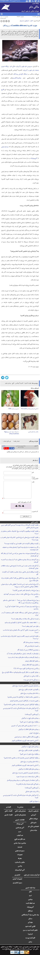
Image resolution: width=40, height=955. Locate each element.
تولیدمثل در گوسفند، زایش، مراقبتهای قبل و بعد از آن (22, 654)
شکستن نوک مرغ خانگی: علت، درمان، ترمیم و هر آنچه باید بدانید (21, 595)
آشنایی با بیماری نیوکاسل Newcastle (29, 409)
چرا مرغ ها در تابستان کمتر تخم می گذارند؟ (25, 590)
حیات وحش (33, 830)
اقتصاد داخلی (8, 811)
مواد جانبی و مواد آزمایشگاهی (30, 915)
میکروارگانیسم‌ (17, 78)
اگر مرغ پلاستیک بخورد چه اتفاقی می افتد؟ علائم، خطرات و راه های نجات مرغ (19, 579)
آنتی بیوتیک (19, 824)
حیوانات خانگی (33, 819)
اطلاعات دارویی (19, 820)
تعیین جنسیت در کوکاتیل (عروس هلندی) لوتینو (24, 701)
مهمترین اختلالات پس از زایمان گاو (27, 650)
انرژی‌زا (30, 934)
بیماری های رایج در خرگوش (29, 718)
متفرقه (20, 859)
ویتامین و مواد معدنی (20, 843)
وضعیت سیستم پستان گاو (30, 642)
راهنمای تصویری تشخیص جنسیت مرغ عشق (25, 686)
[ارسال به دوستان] (4, 21)
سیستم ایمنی (5, 147)
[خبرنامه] (27, 1)
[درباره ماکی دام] (38, 1)
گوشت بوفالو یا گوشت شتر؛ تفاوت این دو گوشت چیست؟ (21, 544)
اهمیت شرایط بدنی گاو (31, 646)
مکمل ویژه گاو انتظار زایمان (30, 665)
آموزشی (33, 815)
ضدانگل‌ (30, 911)
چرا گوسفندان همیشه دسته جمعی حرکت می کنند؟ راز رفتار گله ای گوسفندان (19, 555)
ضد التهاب (20, 835)
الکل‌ (30, 892)
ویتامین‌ (30, 899)
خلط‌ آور (30, 923)
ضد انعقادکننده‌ (30, 903)
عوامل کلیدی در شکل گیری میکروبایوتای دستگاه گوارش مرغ (20, 672)
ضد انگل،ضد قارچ (20, 839)
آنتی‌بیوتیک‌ (30, 907)
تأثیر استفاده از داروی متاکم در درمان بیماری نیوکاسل (22, 780)
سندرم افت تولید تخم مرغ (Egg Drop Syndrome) (11, 433)
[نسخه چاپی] (1, 21)
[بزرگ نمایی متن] (9, 21)
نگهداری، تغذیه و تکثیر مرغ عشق (28, 690)
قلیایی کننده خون (30, 926)
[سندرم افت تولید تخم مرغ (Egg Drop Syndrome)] (10, 422)
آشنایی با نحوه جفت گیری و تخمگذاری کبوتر (25, 741)
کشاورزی (17, 875)
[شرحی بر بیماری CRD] (10, 399)
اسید (30, 896)
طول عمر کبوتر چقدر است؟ (30, 626)
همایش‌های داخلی (20, 811)
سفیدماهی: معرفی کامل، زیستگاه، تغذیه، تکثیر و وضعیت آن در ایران (19, 614)
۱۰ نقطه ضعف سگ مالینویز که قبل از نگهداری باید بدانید (21, 623)
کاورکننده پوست (30, 938)
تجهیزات (19, 855)
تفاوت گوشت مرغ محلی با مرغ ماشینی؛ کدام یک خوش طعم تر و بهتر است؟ (19, 539)
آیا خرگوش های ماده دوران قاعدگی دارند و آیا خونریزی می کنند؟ (20, 710)
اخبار (31, 21)
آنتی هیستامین (20, 828)
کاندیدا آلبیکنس (19, 383)
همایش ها (20, 807)
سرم (19, 832)
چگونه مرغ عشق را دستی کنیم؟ (29, 722)
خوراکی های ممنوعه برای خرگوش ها (27, 784)
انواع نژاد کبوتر (33, 733)
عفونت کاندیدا (27, 383)
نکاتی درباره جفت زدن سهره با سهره (27, 777)
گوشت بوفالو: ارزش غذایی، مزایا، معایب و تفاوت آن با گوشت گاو (20, 573)
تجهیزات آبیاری (17, 879)
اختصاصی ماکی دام (33, 826)
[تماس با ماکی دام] (36, 1)
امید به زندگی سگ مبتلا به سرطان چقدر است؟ (24, 619)
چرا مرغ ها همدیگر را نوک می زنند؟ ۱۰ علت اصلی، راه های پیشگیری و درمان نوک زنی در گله (20, 602)
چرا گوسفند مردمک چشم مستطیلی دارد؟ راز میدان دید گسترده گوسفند (19, 561)
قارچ (2, 90)
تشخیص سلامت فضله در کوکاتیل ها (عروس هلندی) (22, 697)
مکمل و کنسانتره (20, 862)
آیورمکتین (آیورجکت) (31, 714)
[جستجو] (33, 1)
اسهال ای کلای (33, 802)
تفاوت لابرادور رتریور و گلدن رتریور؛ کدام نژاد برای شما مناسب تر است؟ (19, 637)
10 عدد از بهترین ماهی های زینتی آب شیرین (24, 726)
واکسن (20, 866)
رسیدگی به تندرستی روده (30, 680)
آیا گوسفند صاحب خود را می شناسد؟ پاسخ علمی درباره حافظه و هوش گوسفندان (19, 567)
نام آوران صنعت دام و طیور (31, 875)
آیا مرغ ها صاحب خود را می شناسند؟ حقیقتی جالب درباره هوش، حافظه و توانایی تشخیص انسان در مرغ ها (19, 586)
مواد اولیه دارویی (30, 888)
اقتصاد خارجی (8, 815)
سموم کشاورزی (17, 883)
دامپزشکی (33, 823)
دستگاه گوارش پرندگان (20, 74)
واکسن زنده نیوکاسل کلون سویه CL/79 (26, 669)
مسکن (30, 919)
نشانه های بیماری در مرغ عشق (29, 693)
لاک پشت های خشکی (31, 792)
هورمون (20, 847)
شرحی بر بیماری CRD (13, 409)
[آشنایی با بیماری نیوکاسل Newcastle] (29, 399)
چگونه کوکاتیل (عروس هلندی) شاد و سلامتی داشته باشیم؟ (21, 705)
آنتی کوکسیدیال (20, 870)
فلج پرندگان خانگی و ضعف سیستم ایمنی (26, 737)
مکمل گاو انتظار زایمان (31, 661)
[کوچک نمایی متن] (6, 21)
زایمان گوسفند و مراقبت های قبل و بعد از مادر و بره (23, 657)
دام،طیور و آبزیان (24, 21)
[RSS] (30, 1)
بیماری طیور (8, 383)
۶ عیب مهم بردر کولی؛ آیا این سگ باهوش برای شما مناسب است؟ (20, 631)
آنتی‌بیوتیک (34, 158)
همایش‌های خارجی (20, 815)
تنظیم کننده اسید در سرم (30, 930)
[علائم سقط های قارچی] (29, 422)
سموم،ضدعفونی (19, 851)
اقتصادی (8, 807)
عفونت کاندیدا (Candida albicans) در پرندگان (20, 26)
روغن (30, 942)
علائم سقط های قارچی (33, 432)
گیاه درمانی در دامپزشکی (31, 676)
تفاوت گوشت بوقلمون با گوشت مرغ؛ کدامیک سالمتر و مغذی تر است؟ (19, 533)
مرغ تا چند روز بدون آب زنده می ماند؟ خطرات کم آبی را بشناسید (21, 608)
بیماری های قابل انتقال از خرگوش (28, 729)
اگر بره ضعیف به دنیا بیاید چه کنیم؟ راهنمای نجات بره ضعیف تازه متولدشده (20, 549)
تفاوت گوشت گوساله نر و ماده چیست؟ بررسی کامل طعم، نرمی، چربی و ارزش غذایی (19, 526)
